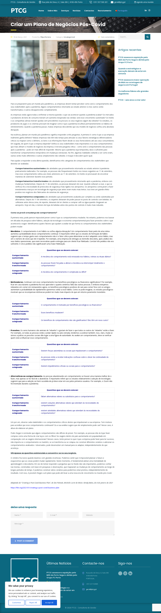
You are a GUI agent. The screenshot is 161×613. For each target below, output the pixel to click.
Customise (16, 602)
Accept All (49, 602)
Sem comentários (107, 37)
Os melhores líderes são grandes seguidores (133, 92)
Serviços (65, 10)
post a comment (25, 541)
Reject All (33, 602)
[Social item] (142, 10)
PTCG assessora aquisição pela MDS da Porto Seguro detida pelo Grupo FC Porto (133, 60)
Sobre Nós (52, 10)
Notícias (76, 10)
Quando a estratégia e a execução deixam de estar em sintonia (132, 71)
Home (41, 10)
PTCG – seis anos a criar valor (132, 100)
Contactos (89, 10)
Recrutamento (104, 10)
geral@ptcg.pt (91, 589)
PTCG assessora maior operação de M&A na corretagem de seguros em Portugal (133, 82)
